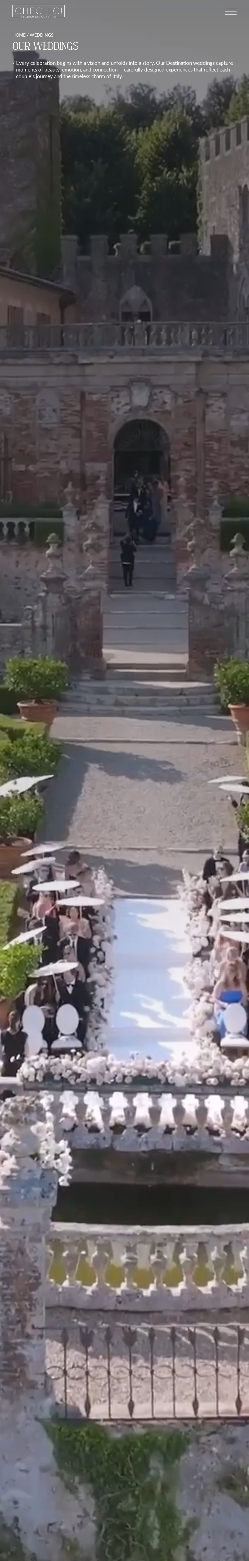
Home (19, 35)
